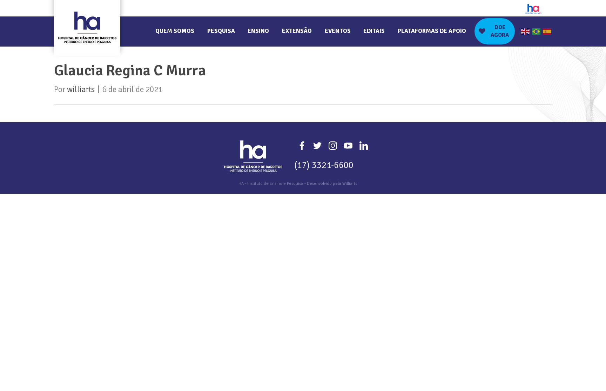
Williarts (349, 183)
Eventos (338, 31)
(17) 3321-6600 (324, 165)
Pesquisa (221, 31)
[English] (525, 31)
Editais (374, 31)
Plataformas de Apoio (432, 31)
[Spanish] (547, 31)
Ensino (258, 31)
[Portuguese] (536, 31)
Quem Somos (174, 31)
